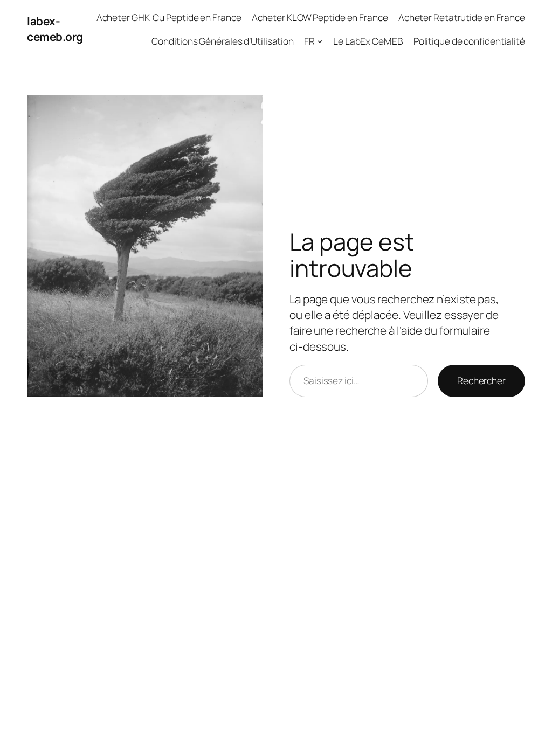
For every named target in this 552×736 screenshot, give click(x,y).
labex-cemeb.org (55, 28)
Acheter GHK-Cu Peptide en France (169, 17)
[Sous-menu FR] (319, 40)
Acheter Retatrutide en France (461, 17)
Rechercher (481, 380)
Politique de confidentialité (469, 40)
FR (309, 40)
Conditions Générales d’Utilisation (222, 40)
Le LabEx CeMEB (368, 40)
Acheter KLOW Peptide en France (320, 17)
